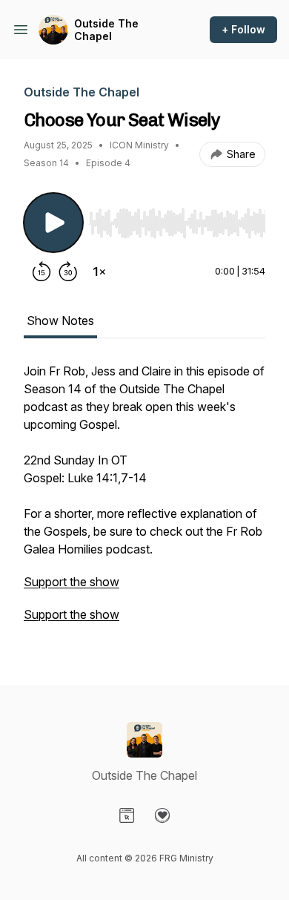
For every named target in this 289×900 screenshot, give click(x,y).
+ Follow (243, 29)
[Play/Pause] (53, 222)
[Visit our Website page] (126, 815)
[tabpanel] (144, 500)
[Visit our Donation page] (162, 815)
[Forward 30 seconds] (68, 271)
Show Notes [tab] (60, 320)
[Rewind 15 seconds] (41, 271)
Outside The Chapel (106, 30)
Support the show (71, 581)
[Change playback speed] (99, 271)
